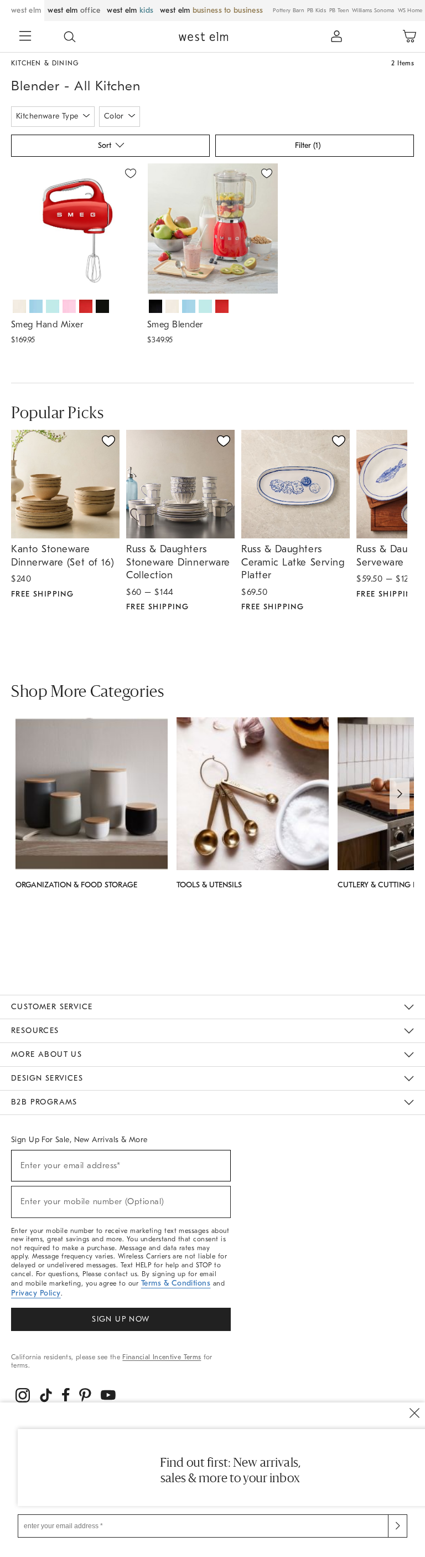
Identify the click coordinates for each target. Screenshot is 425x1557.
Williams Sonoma (373, 10)
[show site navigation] (25, 37)
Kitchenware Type (47, 116)
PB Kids (316, 10)
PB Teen (339, 10)
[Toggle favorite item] (108, 441)
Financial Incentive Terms (161, 1357)
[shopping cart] (409, 36)
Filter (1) (307, 145)
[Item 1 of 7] (76, 228)
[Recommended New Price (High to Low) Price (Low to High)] (109, 148)
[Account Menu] (336, 36)
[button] (70, 36)
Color (114, 116)
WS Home (410, 10)
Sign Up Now (120, 1319)
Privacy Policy (36, 1293)
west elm (26, 10)
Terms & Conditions (176, 1283)
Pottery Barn (288, 10)
